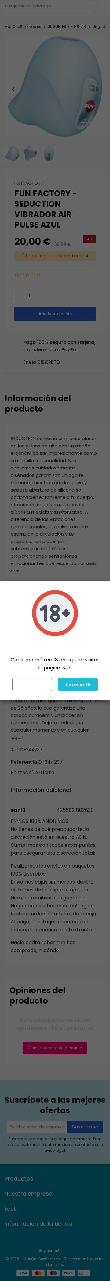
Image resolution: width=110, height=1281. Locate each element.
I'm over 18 (78, 684)
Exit (32, 684)
